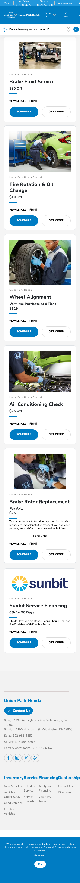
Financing (48, 778)
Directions (64, 792)
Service (31, 778)
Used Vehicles (13, 803)
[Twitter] (26, 758)
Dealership (69, 778)
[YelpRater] (35, 758)
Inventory (14, 778)
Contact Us (21, 710)
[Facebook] (8, 758)
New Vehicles (13, 786)
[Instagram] (17, 758)
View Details (17, 101)
